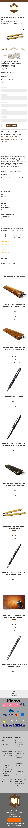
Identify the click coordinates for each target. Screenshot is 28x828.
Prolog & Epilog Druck (7, 781)
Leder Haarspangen (19, 769)
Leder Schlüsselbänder (20, 779)
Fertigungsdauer (16, 816)
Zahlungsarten (5, 749)
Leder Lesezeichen (19, 777)
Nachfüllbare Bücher (20, 753)
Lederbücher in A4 (19, 742)
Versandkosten (12, 72)
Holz (16, 136)
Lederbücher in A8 (19, 751)
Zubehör (9, 17)
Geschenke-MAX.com (19, 823)
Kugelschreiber (6, 138)
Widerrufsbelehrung (7, 751)
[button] (24, 29)
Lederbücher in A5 (19, 744)
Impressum (14, 1)
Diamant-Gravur (20, 134)
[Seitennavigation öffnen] (3, 8)
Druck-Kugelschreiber (7, 136)
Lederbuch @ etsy (18, 825)
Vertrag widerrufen (14, 820)
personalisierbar (6, 139)
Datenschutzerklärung (7, 753)
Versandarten (5, 747)
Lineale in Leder (18, 781)
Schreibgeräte (20, 17)
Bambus (13, 134)
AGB (3, 742)
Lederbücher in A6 (19, 747)
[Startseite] (14, 8)
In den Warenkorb (11, 125)
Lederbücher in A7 (19, 749)
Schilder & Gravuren (7, 779)
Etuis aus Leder (18, 775)
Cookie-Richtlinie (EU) (7, 755)
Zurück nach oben (14, 695)
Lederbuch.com (9, 823)
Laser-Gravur (15, 138)
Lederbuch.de (9, 825)
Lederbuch (4, 201)
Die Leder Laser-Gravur (7, 769)
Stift (8, 141)
